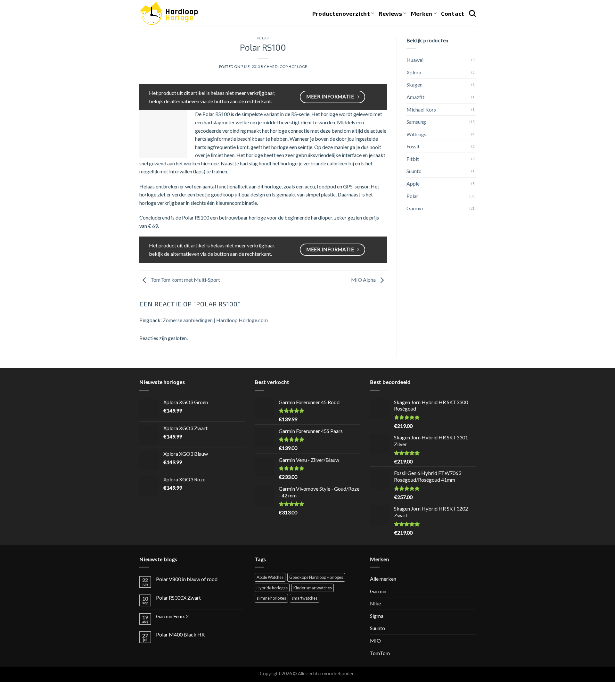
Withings (416, 134)
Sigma (376, 616)
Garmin (414, 208)
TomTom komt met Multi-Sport (185, 280)
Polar (263, 38)
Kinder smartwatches (312, 587)
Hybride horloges (272, 587)
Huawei (414, 60)
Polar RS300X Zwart (178, 598)
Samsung (416, 122)
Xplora (413, 72)
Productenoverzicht (341, 13)
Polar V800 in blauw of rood (186, 579)
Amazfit (415, 97)
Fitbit (412, 159)
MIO (375, 640)
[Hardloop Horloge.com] (168, 13)
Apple (413, 183)
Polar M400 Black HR (180, 634)
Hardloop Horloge (287, 66)
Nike (375, 603)
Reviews (390, 13)
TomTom (380, 653)
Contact (452, 13)
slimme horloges (271, 598)
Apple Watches (270, 577)
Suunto (414, 171)
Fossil (412, 146)
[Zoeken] (472, 13)
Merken (421, 13)
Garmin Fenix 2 (172, 616)
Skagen (414, 84)
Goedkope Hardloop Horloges (316, 577)
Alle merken (383, 579)
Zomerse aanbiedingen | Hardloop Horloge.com (215, 320)
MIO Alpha (364, 280)
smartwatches (304, 598)
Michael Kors (421, 109)
